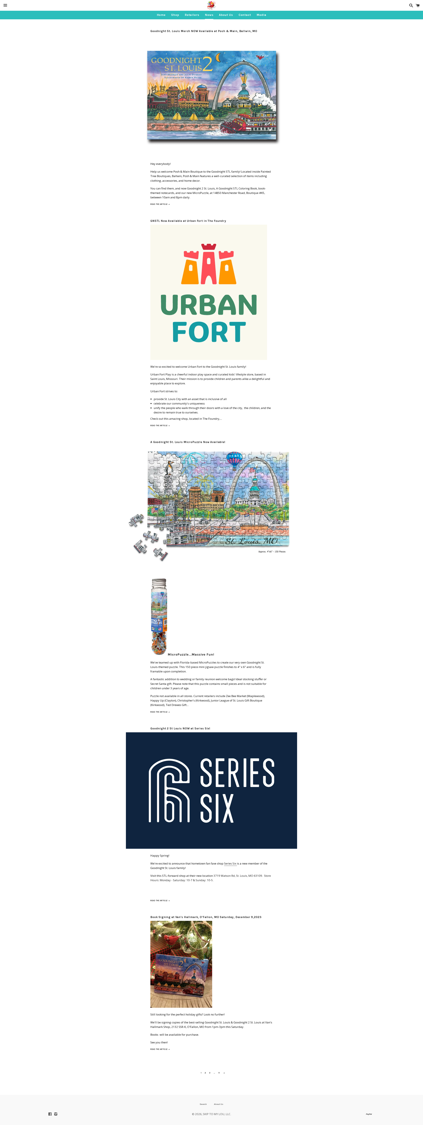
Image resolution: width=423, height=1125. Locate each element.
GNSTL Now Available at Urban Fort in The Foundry (188, 220)
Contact (245, 15)
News (209, 15)
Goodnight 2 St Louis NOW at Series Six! (180, 728)
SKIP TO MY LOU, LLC (216, 1114)
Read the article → (160, 204)
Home (161, 15)
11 (219, 1073)
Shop (175, 15)
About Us (226, 15)
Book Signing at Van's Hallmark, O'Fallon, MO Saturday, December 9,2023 (206, 917)
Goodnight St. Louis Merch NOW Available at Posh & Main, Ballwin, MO (203, 31)
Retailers (192, 15)
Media (261, 15)
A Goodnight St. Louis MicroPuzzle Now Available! (187, 442)
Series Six (230, 863)
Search (203, 1104)
